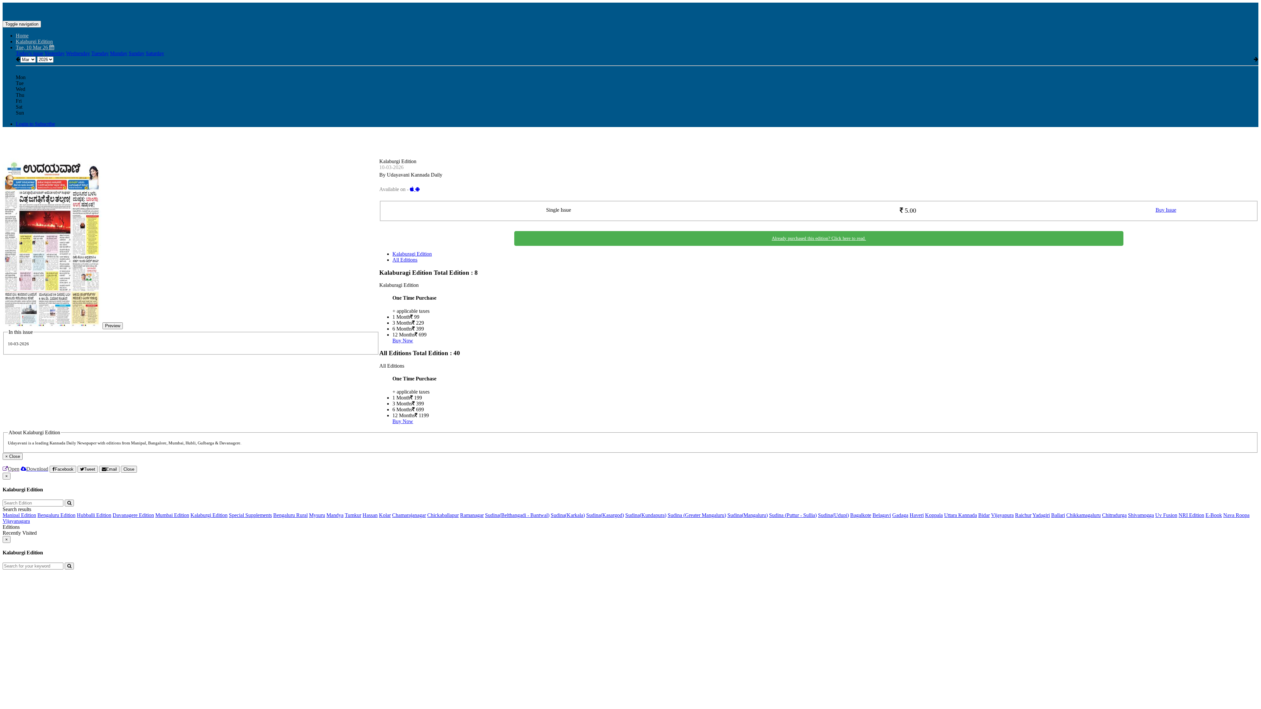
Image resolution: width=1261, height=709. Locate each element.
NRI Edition (1191, 515)
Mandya (334, 515)
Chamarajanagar (409, 515)
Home (22, 35)
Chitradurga (1114, 515)
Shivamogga (1141, 515)
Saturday (155, 53)
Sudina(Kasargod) (605, 515)
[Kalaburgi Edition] (630, 11)
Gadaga (900, 515)
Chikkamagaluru (1083, 515)
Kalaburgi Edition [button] (34, 41)
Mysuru (317, 515)
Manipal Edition (19, 515)
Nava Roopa (1236, 515)
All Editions (404, 260)
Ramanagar (472, 515)
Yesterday (54, 53)
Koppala (934, 515)
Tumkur (353, 515)
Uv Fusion (1166, 515)
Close (128, 469)
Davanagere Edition (133, 515)
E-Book (1214, 515)
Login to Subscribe (35, 124)
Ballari (1058, 515)
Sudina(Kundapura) (645, 515)
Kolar (385, 515)
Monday (118, 53)
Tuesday (100, 53)
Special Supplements (250, 515)
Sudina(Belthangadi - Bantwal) (517, 515)
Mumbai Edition (172, 515)
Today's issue (29, 53)
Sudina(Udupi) (833, 515)
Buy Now (402, 340)
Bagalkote (860, 515)
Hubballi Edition (94, 515)
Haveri (917, 515)
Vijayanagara (16, 521)
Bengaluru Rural (290, 515)
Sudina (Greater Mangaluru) (697, 515)
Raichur (1023, 515)
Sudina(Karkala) (568, 515)
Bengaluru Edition (56, 515)
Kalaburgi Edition (209, 515)
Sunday (136, 53)
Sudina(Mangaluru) (747, 515)
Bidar (984, 515)
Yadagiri (1041, 515)
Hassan (370, 515)
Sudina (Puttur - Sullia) (793, 515)
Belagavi (882, 515)
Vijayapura (1002, 515)
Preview (112, 325)
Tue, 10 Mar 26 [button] (32, 47)
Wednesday (78, 53)
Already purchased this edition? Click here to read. (819, 238)
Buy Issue (1166, 210)
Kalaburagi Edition (412, 254)
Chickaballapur (443, 515)
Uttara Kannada (960, 515)
